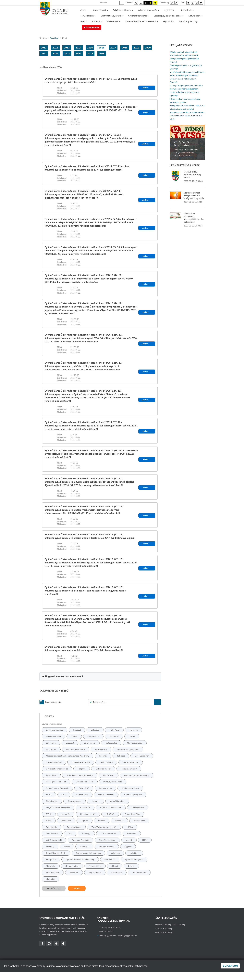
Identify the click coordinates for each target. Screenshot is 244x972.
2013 (67, 47)
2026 (101, 53)
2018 (125, 47)
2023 (67, 53)
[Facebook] (42, 943)
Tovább (76, 888)
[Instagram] (49, 943)
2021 (44, 53)
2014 (78, 47)
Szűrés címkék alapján (52, 724)
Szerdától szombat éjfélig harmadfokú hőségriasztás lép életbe (194, 195)
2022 (55, 53)
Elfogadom (230, 966)
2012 (55, 47)
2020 (148, 47)
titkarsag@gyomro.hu (127, 935)
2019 (136, 47)
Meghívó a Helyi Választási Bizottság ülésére (192, 174)
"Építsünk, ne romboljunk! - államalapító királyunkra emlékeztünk (194, 218)
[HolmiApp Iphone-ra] (63, 943)
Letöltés (145, 88)
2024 (78, 53)
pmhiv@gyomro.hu (108, 935)
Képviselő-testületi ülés (185, 141)
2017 (113, 47)
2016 (101, 47)
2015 (90, 47)
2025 (90, 53)
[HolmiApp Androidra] (56, 943)
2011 (43, 47)
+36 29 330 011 (106, 931)
